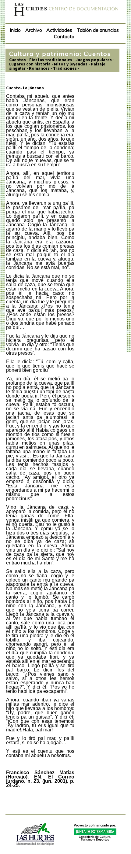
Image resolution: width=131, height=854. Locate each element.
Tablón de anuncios (98, 30)
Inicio (15, 30)
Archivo (33, 30)
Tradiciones (65, 68)
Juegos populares (94, 59)
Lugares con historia (30, 64)
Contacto (64, 36)
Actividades (59, 30)
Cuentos (17, 59)
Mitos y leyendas (70, 64)
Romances (39, 68)
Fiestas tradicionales (50, 59)
